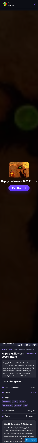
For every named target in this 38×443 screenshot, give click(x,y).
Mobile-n (18, 405)
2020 (25, 405)
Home (3, 349)
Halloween (6, 401)
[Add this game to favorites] (34, 345)
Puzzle (10, 349)
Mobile (22, 401)
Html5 (15, 401)
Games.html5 (7, 405)
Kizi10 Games (11, 4)
